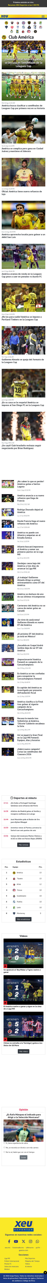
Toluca (19, 890)
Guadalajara (21, 896)
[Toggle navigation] (43, 17)
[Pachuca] (17, 27)
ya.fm (38, 1247)
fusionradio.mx (18, 1247)
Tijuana (19, 878)
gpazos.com (23, 1250)
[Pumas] (29, 27)
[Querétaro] (35, 27)
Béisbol (7, 1269)
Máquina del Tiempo (32, 1261)
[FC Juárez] (29, 23)
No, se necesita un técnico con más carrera (22, 1147)
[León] (40, 23)
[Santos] (11, 32)
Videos (27, 1264)
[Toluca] (28, 32)
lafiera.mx (30, 1247)
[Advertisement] (23, 470)
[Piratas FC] (35, 32)
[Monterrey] (6, 27)
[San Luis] (40, 27)
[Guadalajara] (35, 23)
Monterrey (21, 913)
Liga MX (7, 1258)
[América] (6, 23)
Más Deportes (30, 1258)
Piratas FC (7, 1264)
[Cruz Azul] (23, 23)
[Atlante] (12, 23)
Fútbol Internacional (11, 1261)
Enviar (23, 1157)
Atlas (19, 884)
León (19, 907)
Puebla (19, 902)
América (20, 872)
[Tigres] (17, 32)
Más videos (23, 1051)
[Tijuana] (23, 32)
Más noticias (23, 845)
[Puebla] (23, 27)
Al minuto (28, 1266)
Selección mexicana (11, 1266)
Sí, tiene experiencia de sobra (17, 1143)
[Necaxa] (12, 27)
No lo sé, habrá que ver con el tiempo (20, 1152)
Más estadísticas (23, 919)
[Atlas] (17, 23)
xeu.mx (7, 1247)
